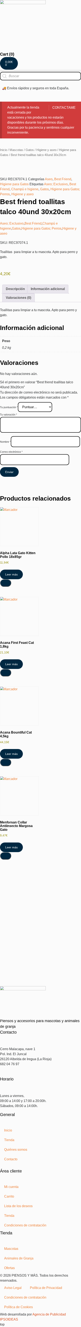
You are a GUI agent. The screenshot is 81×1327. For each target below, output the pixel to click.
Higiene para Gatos (14, 184)
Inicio (3, 150)
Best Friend (62, 179)
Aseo (49, 179)
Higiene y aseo (46, 150)
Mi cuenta (11, 1187)
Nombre (5, 441)
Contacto (10, 1159)
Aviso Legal (13, 1288)
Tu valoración (8, 414)
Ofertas (9, 1268)
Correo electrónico (11, 451)
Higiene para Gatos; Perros (41, 228)
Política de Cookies (18, 1307)
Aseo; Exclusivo (56, 184)
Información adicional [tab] (48, 289)
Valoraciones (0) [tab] (18, 297)
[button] (40, 71)
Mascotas (16, 150)
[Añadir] (5, 583)
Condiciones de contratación (25, 1225)
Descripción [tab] (15, 289)
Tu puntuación (9, 407)
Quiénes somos (15, 1149)
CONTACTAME (64, 107)
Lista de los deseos (18, 1206)
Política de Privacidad (46, 1288)
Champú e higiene (24, 189)
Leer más (11, 574)
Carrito (9, 1196)
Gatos (30, 150)
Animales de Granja (18, 1258)
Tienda (9, 1140)
